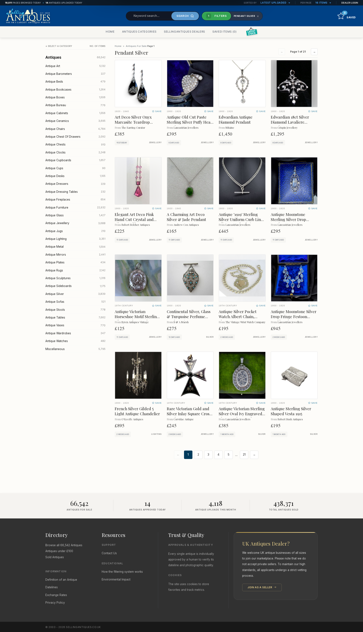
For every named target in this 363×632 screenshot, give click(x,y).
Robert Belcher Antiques (135, 224)
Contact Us (109, 553)
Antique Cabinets (75, 113)
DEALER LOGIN (349, 2)
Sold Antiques (54, 557)
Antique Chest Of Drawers (75, 136)
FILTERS (217, 15)
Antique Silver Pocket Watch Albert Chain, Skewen (237, 316)
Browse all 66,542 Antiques (63, 545)
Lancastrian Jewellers (186, 127)
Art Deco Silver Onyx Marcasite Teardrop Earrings (133, 122)
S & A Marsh (181, 322)
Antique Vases (75, 325)
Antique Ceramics (75, 121)
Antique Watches (75, 341)
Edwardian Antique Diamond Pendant (236, 119)
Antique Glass (75, 215)
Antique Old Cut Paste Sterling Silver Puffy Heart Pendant (190, 122)
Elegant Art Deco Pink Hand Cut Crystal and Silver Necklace (134, 219)
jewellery (155, 142)
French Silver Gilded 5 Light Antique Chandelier (137, 411)
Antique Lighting (75, 239)
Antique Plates (75, 262)
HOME (110, 31)
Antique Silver (75, 294)
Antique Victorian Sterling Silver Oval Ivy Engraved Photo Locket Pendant (242, 413)
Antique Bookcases (75, 89)
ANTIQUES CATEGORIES (139, 31)
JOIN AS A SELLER (260, 587)
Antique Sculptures (75, 278)
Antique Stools (75, 309)
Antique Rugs (75, 270)
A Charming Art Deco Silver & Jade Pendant (186, 217)
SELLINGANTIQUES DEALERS (184, 31)
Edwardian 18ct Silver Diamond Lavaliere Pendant (290, 122)
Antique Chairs (75, 129)
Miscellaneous (75, 349)
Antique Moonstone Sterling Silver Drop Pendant (288, 219)
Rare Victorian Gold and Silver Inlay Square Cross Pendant (189, 413)
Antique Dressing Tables (75, 191)
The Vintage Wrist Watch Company (245, 322)
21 (244, 454)
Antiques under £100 (59, 551)
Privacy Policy (55, 602)
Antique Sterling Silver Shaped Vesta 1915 (291, 411)
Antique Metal (75, 246)
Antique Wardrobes (75, 333)
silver (210, 337)
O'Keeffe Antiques (132, 419)
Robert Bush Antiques (290, 419)
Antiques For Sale (136, 46)
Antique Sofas (75, 301)
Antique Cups (75, 168)
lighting (156, 434)
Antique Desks (75, 176)
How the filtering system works (122, 571)
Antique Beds (75, 81)
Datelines (51, 587)
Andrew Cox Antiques (186, 224)
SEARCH (182, 15)
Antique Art (75, 66)
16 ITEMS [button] (321, 2)
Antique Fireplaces (75, 199)
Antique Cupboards (75, 160)
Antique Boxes (75, 97)
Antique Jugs (75, 231)
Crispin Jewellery (287, 127)
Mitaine (229, 127)
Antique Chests (75, 144)
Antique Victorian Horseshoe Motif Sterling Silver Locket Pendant (137, 316)
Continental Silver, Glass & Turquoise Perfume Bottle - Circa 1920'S (188, 316)
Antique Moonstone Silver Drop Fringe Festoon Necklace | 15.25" (293, 316)
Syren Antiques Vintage (135, 322)
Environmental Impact (116, 579)
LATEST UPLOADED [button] (273, 2)
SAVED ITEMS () (224, 31)
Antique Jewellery (75, 223)
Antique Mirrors (75, 254)
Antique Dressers (75, 183)
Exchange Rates (56, 595)
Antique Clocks (75, 152)
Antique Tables (75, 317)
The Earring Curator (133, 127)
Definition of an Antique (61, 579)
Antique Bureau (75, 105)
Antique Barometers (75, 73)
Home (118, 46)
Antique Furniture (75, 207)
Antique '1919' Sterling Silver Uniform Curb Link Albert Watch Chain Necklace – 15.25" (241, 222)
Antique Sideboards (75, 286)
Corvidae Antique (184, 419)
